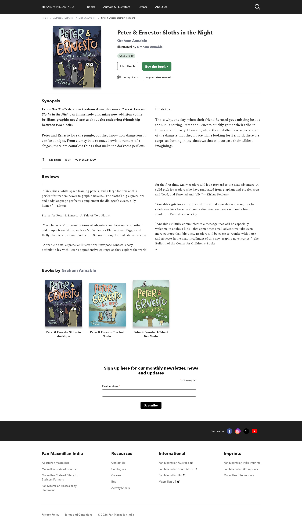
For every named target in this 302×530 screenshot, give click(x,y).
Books (91, 7)
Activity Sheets (120, 488)
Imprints (232, 453)
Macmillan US (167, 481)
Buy (113, 481)
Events (142, 7)
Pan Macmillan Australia (174, 462)
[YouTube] (254, 431)
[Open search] (257, 7)
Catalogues (118, 469)
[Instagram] (238, 431)
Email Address (111, 386)
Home (45, 17)
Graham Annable (87, 17)
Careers (116, 475)
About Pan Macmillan (55, 462)
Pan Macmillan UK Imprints (241, 469)
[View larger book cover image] (77, 56)
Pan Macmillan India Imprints (242, 462)
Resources (121, 453)
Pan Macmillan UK (170, 475)
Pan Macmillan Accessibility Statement (59, 488)
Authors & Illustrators (116, 7)
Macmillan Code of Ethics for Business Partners (60, 477)
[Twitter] (246, 431)
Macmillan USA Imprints (239, 475)
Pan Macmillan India (62, 453)
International (172, 453)
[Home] (58, 7)
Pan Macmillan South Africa (176, 469)
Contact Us (118, 462)
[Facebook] (229, 431)
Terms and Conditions (78, 514)
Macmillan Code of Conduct (59, 469)
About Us (161, 7)
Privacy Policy (50, 514)
